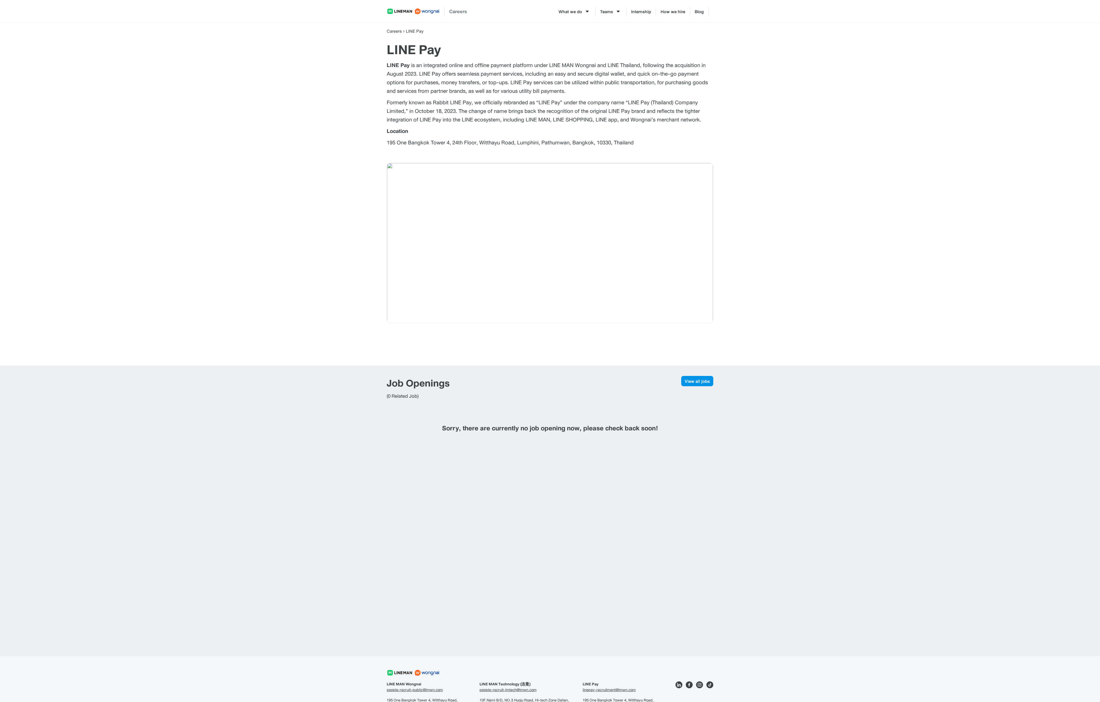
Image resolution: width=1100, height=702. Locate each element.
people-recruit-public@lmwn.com (415, 690)
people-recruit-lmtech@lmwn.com (508, 690)
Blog (699, 11)
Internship (641, 11)
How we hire (673, 11)
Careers (458, 11)
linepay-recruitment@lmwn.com (609, 690)
